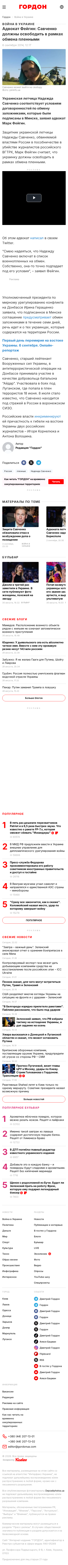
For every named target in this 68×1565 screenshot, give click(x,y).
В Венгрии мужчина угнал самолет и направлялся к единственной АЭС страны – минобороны (37, 887)
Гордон (6, 17)
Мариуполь (9, 1333)
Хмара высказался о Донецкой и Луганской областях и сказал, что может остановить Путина (31, 1038)
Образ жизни (10, 1259)
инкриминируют (47, 416)
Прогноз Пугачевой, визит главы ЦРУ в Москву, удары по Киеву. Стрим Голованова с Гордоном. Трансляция (31, 1070)
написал (37, 238)
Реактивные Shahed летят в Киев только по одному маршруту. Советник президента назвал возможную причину (33, 1088)
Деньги (6, 1230)
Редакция (8, 1397)
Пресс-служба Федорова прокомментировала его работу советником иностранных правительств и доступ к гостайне (37, 867)
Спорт (5, 1242)
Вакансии (8, 1391)
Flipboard (45, 1353)
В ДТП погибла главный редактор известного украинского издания (32, 1151)
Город (5, 1291)
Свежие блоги (14, 619)
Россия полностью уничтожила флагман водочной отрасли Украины (33, 675)
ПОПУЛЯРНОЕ (13, 813)
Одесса (6, 1310)
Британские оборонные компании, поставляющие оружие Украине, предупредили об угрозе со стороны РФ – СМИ (33, 1053)
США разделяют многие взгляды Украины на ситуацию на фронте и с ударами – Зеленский (32, 995)
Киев (5, 1298)
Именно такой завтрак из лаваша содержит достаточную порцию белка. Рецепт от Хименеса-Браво (35, 1135)
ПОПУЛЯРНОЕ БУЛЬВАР (20, 1107)
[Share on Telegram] (38, 463)
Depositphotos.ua (54, 1490)
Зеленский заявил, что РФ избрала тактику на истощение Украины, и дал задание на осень (39, 1022)
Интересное (9, 1276)
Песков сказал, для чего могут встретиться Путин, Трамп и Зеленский (31, 983)
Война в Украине (23, 17)
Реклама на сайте (12, 1403)
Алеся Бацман (48, 1341)
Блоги (37, 1236)
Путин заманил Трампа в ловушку (29, 687)
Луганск (7, 1339)
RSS (42, 1360)
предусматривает (37, 317)
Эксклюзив (40, 1253)
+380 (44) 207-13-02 (21, 1441)
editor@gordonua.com (22, 1446)
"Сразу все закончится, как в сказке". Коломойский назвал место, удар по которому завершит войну (35, 905)
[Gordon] (32, 7)
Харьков (7, 1321)
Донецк (6, 1316)
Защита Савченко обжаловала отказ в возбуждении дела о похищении (16, 534)
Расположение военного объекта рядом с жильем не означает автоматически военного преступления (31, 628)
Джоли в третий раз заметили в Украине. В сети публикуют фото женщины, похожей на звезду (17, 591)
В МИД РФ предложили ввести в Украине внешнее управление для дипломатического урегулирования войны (38, 847)
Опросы (38, 1271)
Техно (5, 1253)
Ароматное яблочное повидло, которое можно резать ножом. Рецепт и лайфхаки (37, 1118)
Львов (5, 1304)
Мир (4, 1236)
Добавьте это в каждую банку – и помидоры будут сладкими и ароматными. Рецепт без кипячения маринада (37, 1168)
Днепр (6, 1327)
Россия (8, 471)
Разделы (39, 1212)
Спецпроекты (42, 1282)
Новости (7, 1212)
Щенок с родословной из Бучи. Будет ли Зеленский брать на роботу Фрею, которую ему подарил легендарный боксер (37, 1187)
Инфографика (10, 1271)
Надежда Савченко (41, 471)
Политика (8, 1224)
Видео (37, 1265)
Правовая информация (15, 1408)
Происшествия (11, 1265)
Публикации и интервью (48, 1224)
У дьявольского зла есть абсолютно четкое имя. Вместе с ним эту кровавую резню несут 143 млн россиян (33, 646)
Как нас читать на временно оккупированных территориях (12, 1420)
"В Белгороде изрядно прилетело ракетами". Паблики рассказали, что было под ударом (33, 1008)
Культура (7, 1248)
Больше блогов (34, 698)
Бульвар (10, 557)
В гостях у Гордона (45, 1230)
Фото (37, 1259)
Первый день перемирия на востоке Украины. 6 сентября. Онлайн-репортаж (32, 345)
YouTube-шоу (42, 1276)
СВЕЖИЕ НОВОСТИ (17, 937)
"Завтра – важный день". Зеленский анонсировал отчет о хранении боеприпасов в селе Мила (32, 950)
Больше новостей (34, 1099)
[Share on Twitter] (31, 463)
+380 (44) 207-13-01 (21, 1436)
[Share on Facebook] (23, 463)
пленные (21, 471)
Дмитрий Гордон (50, 1298)
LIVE (36, 1248)
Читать (56, 481)
